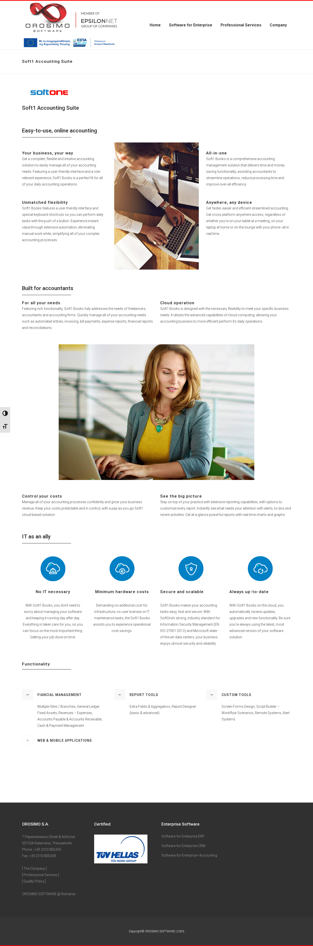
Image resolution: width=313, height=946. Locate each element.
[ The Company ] (34, 868)
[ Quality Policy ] (34, 881)
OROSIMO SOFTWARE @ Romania (48, 894)
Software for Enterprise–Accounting (189, 855)
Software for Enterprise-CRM (183, 846)
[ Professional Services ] (40, 875)
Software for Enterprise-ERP (182, 836)
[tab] (64, 694)
